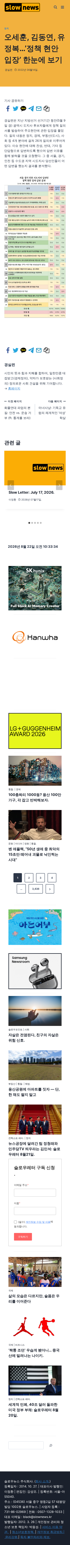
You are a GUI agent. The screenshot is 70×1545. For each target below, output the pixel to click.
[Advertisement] (35, 683)
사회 (27, 1029)
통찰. (11, 789)
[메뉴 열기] (62, 7)
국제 (10, 1290)
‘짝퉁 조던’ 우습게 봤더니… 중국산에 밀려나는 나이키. (34, 1353)
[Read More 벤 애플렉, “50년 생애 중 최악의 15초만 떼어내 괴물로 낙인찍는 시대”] (34, 825)
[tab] (29, 523)
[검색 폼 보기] (55, 7)
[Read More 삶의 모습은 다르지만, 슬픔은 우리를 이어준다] (34, 1272)
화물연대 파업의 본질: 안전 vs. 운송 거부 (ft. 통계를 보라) (17, 410)
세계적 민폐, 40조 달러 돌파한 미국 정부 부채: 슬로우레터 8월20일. (33, 1409)
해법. (28, 1083)
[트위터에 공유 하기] (16, 108)
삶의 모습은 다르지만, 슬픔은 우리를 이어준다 (34, 1298)
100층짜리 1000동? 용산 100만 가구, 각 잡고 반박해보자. (34, 797)
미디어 (18, 843)
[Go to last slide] (11, 485)
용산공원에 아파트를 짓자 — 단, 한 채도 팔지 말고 (34, 1092)
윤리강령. (11, 1537)
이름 (17, 1203)
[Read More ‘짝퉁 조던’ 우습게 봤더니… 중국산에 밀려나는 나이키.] (34, 1326)
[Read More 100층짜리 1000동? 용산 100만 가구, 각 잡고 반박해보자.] (34, 771)
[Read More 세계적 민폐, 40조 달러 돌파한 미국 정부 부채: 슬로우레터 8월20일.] (34, 1380)
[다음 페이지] (59, 485)
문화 (10, 843)
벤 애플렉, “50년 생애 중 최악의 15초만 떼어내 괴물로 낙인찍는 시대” (34, 854)
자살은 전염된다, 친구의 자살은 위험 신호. (33, 1038)
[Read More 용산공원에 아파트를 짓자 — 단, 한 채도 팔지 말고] (34, 1065)
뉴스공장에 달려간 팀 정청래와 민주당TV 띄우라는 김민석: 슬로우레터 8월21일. (34, 1148)
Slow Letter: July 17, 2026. (31, 492)
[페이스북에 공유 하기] (8, 108)
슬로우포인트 (15, 1029)
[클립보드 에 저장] (47, 108)
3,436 (35, 888)
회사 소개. (43, 1481)
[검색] (50, 1445)
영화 (26, 843)
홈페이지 (14, 388)
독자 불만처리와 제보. (35, 1537)
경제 (18, 789)
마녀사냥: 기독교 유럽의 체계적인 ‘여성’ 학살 (52, 410)
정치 (6, 28)
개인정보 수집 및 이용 (38, 1221)
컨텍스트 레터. (16, 1138)
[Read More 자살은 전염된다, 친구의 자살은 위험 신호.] (34, 1011)
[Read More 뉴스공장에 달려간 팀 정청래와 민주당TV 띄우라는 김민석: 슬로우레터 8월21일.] (34, 1119)
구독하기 (23, 1236)
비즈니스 (20, 1344)
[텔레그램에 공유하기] (31, 108)
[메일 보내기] (39, 108)
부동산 (11, 1083)
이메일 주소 (21, 1184)
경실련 (8, 69)
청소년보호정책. (23, 1532)
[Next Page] (50, 889)
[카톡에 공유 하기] (23, 108)
